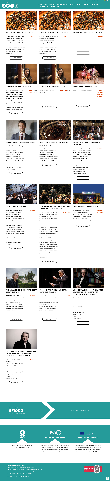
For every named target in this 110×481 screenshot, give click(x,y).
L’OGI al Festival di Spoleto (18, 206)
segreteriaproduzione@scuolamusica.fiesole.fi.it (20, 472)
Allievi (79, 4)
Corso (52, 4)
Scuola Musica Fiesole (92, 1)
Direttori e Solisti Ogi (65, 4)
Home (40, 4)
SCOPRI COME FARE (80, 410)
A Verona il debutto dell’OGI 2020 (21, 33)
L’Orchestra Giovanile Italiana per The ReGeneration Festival (54, 207)
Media (59, 6)
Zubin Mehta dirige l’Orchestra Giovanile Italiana (53, 291)
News (53, 6)
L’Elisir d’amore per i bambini (85, 206)
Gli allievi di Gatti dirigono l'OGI (54, 142)
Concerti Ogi (43, 6)
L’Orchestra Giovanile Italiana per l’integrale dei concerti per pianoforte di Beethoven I (88, 292)
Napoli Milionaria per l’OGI (85, 86)
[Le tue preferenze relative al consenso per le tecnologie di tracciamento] (107, 478)
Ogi (45, 4)
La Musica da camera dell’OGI (18, 86)
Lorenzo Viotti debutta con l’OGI (20, 142)
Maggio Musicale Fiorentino (46, 310)
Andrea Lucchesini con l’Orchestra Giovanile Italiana (21, 291)
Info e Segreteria (91, 4)
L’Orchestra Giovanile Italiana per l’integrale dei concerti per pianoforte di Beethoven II (21, 353)
